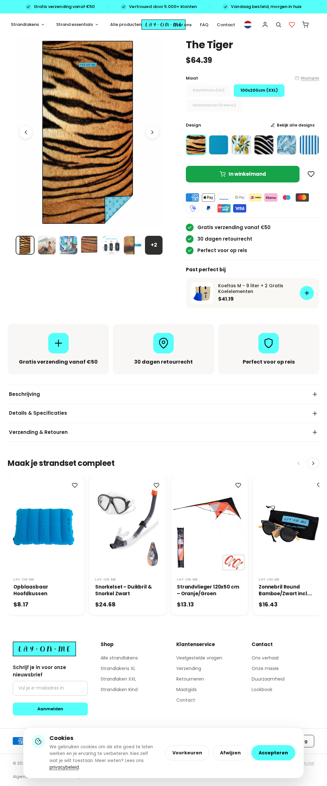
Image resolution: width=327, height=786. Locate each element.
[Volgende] (152, 132)
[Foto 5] (111, 245)
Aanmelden (50, 709)
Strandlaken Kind (119, 689)
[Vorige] (25, 132)
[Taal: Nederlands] (248, 24)
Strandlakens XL (118, 668)
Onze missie (265, 668)
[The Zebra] (264, 145)
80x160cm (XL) (208, 90)
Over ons (182, 25)
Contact (226, 25)
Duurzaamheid (268, 679)
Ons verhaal (265, 658)
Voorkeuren (187, 753)
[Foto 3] (68, 245)
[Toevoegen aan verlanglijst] (311, 174)
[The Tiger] (196, 145)
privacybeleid (64, 767)
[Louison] (219, 145)
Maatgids (310, 78)
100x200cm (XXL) (259, 90)
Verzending (188, 668)
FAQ (204, 25)
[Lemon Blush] (241, 145)
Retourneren (190, 679)
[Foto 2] (47, 245)
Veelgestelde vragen (199, 658)
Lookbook (262, 689)
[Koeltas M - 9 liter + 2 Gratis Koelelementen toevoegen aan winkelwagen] (307, 293)
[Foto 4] (90, 245)
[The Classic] (309, 145)
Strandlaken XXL (118, 679)
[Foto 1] (25, 245)
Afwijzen (230, 753)
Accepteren (273, 753)
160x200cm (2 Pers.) (214, 105)
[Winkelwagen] (305, 24)
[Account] (265, 24)
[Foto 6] (133, 245)
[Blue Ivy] (287, 145)
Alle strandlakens (119, 658)
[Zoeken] (278, 24)
